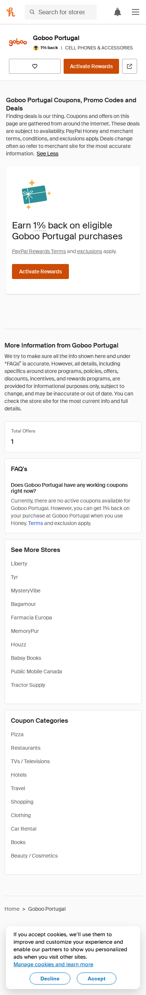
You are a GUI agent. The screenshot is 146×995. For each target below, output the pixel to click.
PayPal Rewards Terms (39, 251)
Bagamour (23, 604)
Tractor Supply (28, 685)
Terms (35, 523)
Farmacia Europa (31, 617)
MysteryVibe (25, 590)
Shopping (22, 801)
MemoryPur (25, 631)
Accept (97, 979)
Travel (18, 788)
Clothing (21, 815)
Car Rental (23, 828)
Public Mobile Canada (36, 671)
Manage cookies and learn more (53, 964)
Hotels (19, 774)
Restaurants (25, 747)
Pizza (17, 734)
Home (11, 908)
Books (18, 842)
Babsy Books (26, 658)
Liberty (19, 563)
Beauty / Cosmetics (34, 855)
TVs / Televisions (30, 761)
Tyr (14, 577)
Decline (50, 979)
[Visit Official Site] (129, 66)
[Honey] (11, 12)
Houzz (18, 644)
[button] (135, 12)
